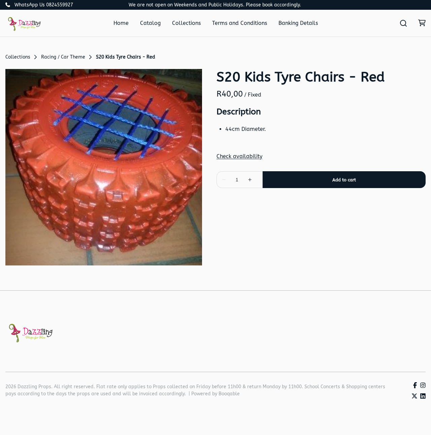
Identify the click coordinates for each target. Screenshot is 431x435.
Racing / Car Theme (63, 57)
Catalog (150, 23)
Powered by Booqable (215, 394)
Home (121, 23)
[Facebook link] (415, 385)
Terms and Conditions (239, 23)
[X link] (414, 396)
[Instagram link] (423, 385)
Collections (186, 23)
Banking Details (298, 23)
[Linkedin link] (423, 396)
